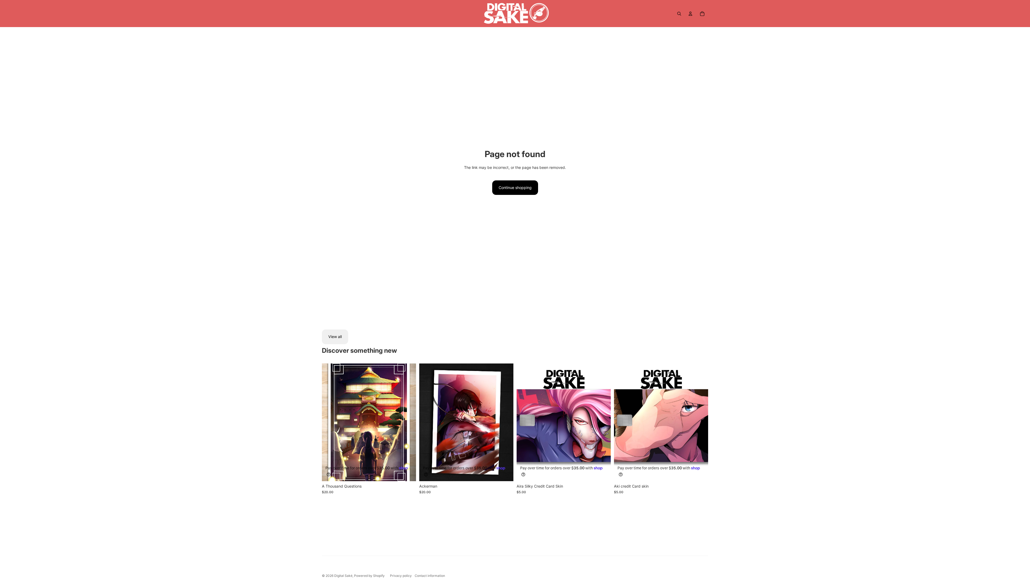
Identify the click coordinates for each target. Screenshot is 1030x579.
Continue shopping (515, 187)
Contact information (430, 576)
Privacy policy (401, 576)
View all (335, 336)
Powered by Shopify (369, 576)
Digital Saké (343, 576)
